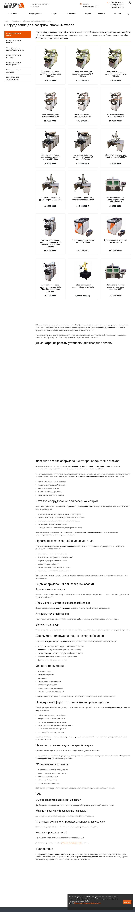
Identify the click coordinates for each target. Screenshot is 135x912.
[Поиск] (128, 14)
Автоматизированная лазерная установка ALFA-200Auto (83, 74)
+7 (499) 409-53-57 (116, 7)
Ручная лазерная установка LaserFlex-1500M (83, 241)
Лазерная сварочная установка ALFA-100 (115, 115)
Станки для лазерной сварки (13, 34)
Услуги (54, 14)
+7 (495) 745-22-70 (116, 5)
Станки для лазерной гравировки (13, 71)
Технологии (71, 14)
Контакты (117, 14)
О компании (14, 14)
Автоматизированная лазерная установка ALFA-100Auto (115, 74)
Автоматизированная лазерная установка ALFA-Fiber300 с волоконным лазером (50, 243)
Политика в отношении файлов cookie (87, 903)
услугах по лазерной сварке (71, 843)
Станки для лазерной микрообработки (13, 64)
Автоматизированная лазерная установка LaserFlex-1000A (115, 287)
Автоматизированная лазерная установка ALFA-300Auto (50, 74)
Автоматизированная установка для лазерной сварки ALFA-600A (50, 157)
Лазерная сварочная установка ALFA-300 (50, 115)
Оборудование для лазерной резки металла (15, 49)
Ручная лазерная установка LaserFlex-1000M (115, 241)
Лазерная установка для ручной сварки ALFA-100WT (83, 199)
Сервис (88, 14)
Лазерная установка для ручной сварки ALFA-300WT (116, 156)
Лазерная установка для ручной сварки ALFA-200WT (50, 199)
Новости (101, 14)
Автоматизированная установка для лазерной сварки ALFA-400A (83, 157)
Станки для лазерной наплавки (13, 42)
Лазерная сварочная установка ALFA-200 (83, 115)
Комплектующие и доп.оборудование (12, 78)
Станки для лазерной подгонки (13, 56)
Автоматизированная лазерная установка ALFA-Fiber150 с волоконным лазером (50, 288)
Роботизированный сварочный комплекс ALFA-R (83, 287)
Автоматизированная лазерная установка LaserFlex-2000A (115, 200)
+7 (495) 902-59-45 (116, 2)
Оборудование (35, 14)
